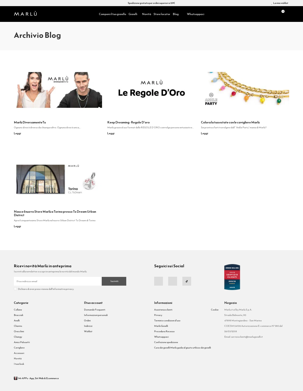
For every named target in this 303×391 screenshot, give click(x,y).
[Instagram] (172, 281)
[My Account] (287, 14)
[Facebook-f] (158, 281)
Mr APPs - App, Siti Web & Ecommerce (38, 378)
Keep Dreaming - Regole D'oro (128, 122)
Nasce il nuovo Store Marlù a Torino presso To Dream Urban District (55, 213)
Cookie (214, 310)
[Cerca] (275, 14)
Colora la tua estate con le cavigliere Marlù (230, 122)
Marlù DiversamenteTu (30, 122)
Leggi (17, 133)
